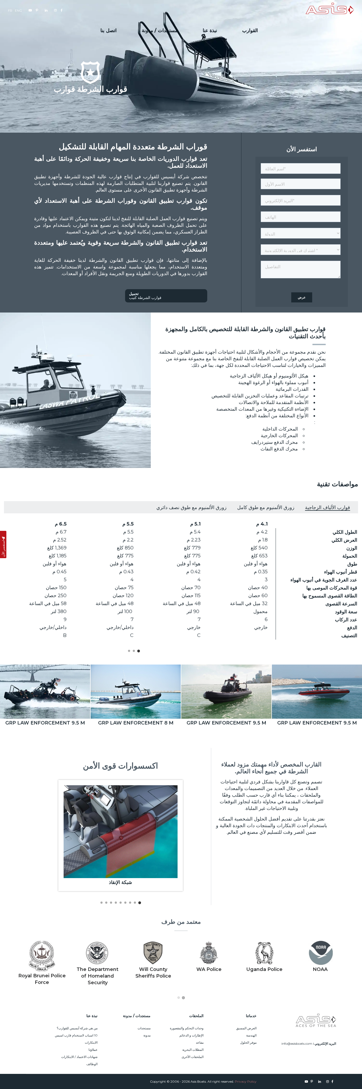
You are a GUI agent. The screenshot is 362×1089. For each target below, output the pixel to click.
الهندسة (251, 1035)
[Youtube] (29, 10)
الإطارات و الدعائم (191, 1035)
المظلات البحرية (193, 1050)
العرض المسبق (246, 1028)
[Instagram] (55, 10)
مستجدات (144, 1028)
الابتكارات (91, 1042)
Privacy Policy (246, 1081)
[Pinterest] (36, 10)
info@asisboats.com (296, 1043)
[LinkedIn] (45, 10)
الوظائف (92, 1064)
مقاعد (200, 1042)
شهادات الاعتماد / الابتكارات (79, 1057)
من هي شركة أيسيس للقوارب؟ (77, 1028)
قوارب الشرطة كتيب (145, 295)
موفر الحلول (248, 1042)
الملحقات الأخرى (193, 1057)
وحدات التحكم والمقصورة (187, 1028)
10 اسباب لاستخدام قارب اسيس (76, 1035)
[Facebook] (61, 10)
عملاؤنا (93, 1050)
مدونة (147, 1035)
